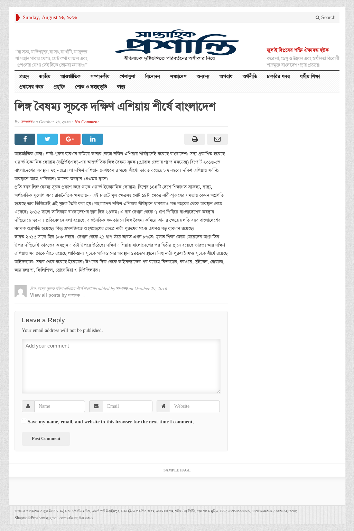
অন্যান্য (203, 76)
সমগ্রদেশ (178, 76)
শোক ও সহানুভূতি (91, 86)
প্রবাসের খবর (31, 86)
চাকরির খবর (278, 76)
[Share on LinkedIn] (93, 139)
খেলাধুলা (127, 76)
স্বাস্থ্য (121, 86)
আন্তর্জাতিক (70, 76)
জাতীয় (44, 76)
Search (327, 17)
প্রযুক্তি (59, 86)
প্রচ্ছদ (24, 76)
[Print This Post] (194, 139)
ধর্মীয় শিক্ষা (310, 76)
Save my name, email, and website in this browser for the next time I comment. (111, 422)
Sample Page (177, 470)
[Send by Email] (216, 139)
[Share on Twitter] (48, 139)
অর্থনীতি (250, 76)
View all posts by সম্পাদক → (57, 295)
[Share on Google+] (71, 139)
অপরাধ (226, 76)
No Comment (87, 122)
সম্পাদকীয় (100, 76)
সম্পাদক (26, 122)
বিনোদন (152, 76)
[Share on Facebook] (26, 139)
